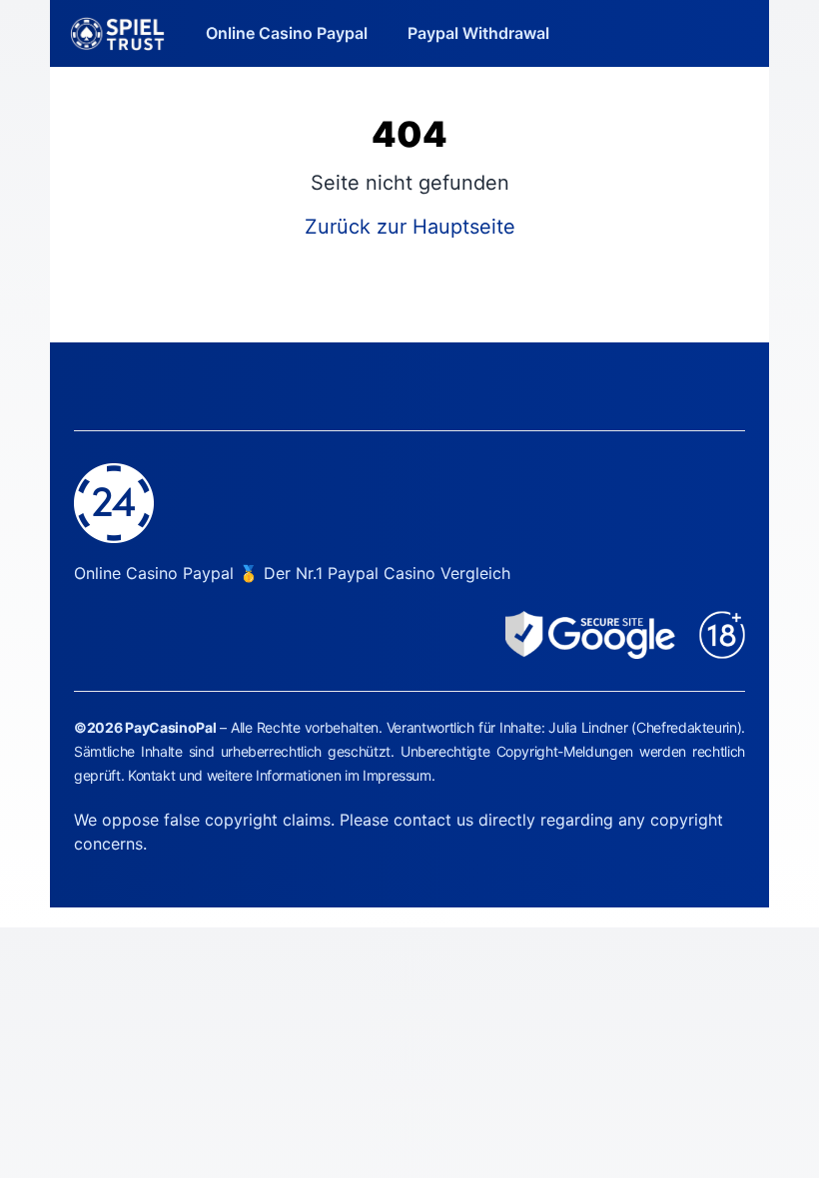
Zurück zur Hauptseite (410, 227)
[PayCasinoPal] (118, 33)
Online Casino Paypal (287, 33)
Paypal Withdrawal (478, 33)
